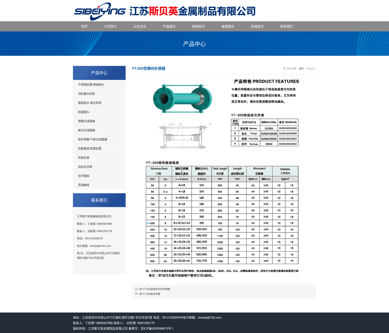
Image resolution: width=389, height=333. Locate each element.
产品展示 (169, 26)
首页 (84, 26)
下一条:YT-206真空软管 (147, 293)
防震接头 (83, 112)
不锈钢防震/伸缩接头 (91, 84)
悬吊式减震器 (86, 130)
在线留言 (257, 26)
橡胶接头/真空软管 (90, 103)
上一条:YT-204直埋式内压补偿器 (152, 289)
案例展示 (227, 26)
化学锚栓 (83, 176)
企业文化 (139, 26)
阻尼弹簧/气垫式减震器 (92, 139)
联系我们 (286, 26)
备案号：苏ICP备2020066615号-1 (151, 328)
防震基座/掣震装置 (90, 148)
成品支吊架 (85, 166)
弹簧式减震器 (86, 121)
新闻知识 (198, 26)
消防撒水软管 (86, 93)
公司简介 (110, 26)
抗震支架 (83, 157)
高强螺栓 (83, 185)
